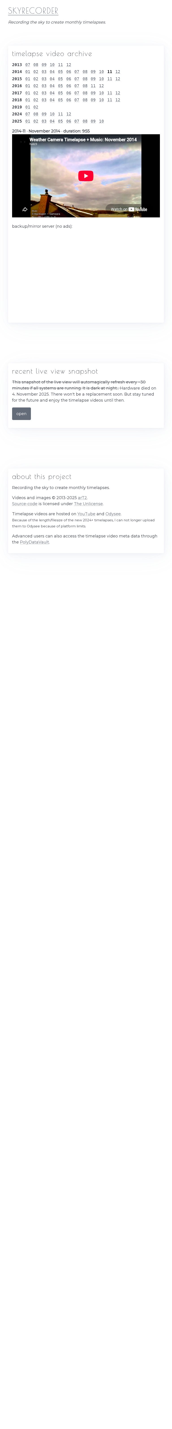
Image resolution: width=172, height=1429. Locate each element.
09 (44, 64)
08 (35, 64)
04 (52, 71)
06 (68, 71)
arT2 (82, 497)
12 (68, 64)
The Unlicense (88, 503)
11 (60, 64)
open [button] (21, 413)
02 (35, 71)
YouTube (86, 513)
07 (27, 64)
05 (60, 71)
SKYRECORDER (33, 10)
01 (27, 71)
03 (44, 71)
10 (52, 64)
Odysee (113, 513)
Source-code (24, 503)
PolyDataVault (34, 542)
